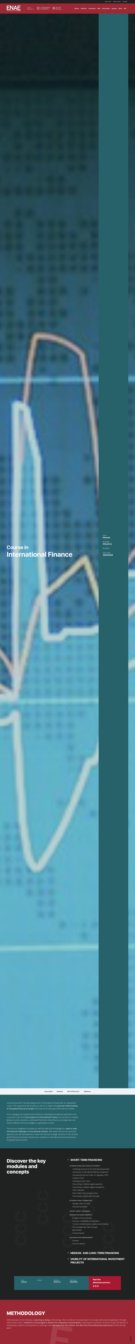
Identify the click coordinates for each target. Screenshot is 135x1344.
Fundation (125, 1)
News (120, 8)
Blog (98, 8)
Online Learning (116, 1)
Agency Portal (108, 1)
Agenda (114, 8)
